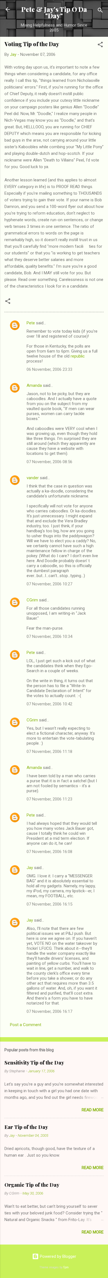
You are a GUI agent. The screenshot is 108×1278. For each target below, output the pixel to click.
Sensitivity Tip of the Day (34, 1062)
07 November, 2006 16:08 (49, 851)
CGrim (32, 600)
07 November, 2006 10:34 (49, 636)
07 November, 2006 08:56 (49, 461)
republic (78, 356)
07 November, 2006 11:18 (49, 751)
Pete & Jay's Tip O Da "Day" (54, 12)
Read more (93, 1109)
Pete (31, 322)
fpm (66, 1267)
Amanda (34, 385)
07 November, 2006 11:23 (49, 799)
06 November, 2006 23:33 (49, 369)
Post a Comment (25, 1024)
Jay (30, 867)
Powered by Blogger (57, 1256)
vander (33, 477)
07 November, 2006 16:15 (49, 904)
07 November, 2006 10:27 (49, 583)
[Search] (100, 11)
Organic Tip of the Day (31, 1185)
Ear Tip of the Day (26, 1127)
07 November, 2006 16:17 (49, 1011)
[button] (100, 45)
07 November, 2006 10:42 (49, 703)
